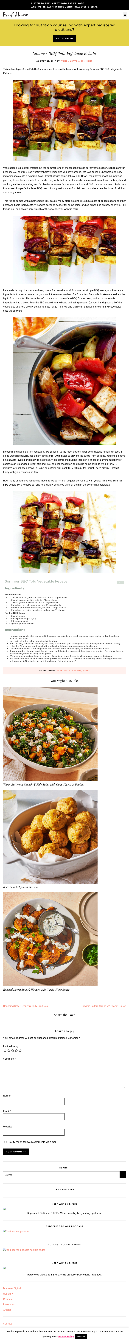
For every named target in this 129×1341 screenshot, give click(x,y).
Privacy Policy (66, 1336)
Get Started (64, 38)
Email (7, 1111)
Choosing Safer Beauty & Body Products (25, 1006)
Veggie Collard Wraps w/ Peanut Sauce (104, 1006)
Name (7, 1095)
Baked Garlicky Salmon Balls (20, 887)
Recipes (7, 1299)
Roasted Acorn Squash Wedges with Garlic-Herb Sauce (36, 989)
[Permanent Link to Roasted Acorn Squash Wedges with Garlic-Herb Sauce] (50, 894)
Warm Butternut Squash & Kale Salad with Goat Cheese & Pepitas (43, 784)
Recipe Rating (10, 1046)
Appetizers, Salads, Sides (73, 671)
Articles (7, 1309)
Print (120, 582)
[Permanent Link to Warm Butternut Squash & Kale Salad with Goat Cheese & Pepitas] (50, 688)
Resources (9, 1304)
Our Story (8, 1293)
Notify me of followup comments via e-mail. (32, 1141)
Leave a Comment (81, 61)
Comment (9, 1058)
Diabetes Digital (12, 1288)
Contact (7, 1323)
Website (7, 1126)
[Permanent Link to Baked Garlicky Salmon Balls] (50, 791)
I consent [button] (81, 1337)
